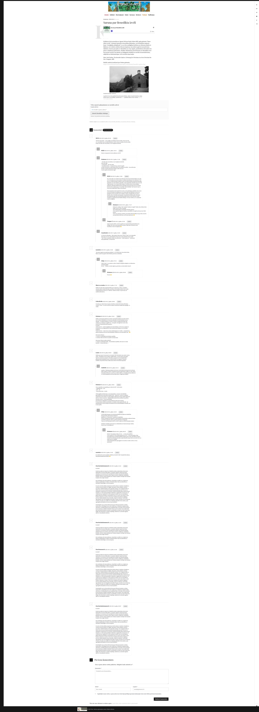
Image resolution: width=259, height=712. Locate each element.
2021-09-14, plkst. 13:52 (107, 452)
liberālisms (118, 121)
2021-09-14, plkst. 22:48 (111, 549)
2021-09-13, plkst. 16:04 (107, 250)
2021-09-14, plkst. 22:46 (115, 522)
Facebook (256, 21)
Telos (123, 97)
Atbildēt (115, 138)
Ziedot (106, 15)
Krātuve (138, 15)
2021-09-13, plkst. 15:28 (116, 176)
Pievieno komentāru (108, 129)
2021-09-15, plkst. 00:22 (120, 431)
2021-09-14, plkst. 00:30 (105, 352)
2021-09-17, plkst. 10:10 (114, 233)
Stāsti (126, 15)
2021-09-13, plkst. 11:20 (114, 159)
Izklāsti (112, 15)
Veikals (144, 15)
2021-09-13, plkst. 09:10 (105, 138)
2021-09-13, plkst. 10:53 (110, 150)
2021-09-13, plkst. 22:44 (108, 316)
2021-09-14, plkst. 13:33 (119, 221)
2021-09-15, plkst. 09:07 (115, 606)
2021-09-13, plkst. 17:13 (111, 285)
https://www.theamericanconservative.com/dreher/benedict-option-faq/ (124, 64)
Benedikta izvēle (107, 121)
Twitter (256, 13)
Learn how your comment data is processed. (125, 703)
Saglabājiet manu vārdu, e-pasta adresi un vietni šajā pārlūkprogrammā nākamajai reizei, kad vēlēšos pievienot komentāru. (129, 694)
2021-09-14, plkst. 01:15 (113, 367)
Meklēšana (256, 24)
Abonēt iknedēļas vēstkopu (100, 113)
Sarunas (132, 15)
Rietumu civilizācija (131, 121)
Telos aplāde (256, 5)
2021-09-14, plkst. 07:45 (111, 261)
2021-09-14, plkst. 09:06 (120, 272)
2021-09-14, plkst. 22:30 (111, 412)
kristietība (113, 121)
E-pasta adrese (94, 107)
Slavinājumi (120, 15)
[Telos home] (82, 709)
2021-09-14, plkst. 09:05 (108, 384)
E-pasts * (135, 686)
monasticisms (124, 121)
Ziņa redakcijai (256, 9)
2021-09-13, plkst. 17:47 (126, 205)
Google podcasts (108, 98)
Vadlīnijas (151, 15)
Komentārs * (98, 668)
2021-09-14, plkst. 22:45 (115, 466)
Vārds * (97, 686)
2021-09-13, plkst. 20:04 (109, 301)
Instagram (256, 17)
